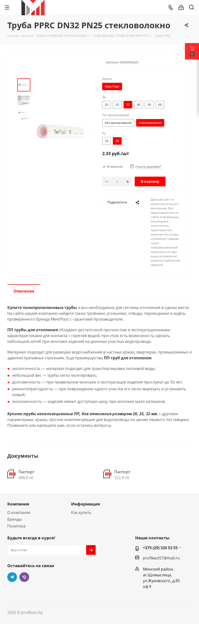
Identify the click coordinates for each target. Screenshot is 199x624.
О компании (18, 512)
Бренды (14, 519)
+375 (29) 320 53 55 (160, 547)
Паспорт (26, 471)
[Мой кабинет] (181, 7)
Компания (18, 504)
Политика (16, 526)
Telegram (12, 577)
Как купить (81, 512)
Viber (24, 577)
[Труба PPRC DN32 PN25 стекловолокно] (62, 132)
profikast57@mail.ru (161, 558)
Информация (85, 504)
